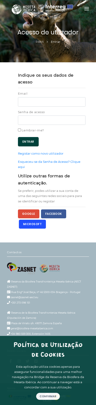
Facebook (53, 214)
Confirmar (48, 396)
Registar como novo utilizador (40, 153)
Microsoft (32, 224)
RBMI (40, 42)
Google (28, 214)
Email (23, 93)
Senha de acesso (31, 112)
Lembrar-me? (33, 130)
